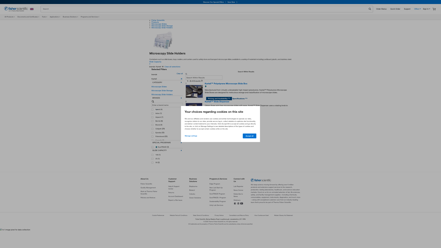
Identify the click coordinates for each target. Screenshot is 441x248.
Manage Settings (191, 136)
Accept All (249, 136)
